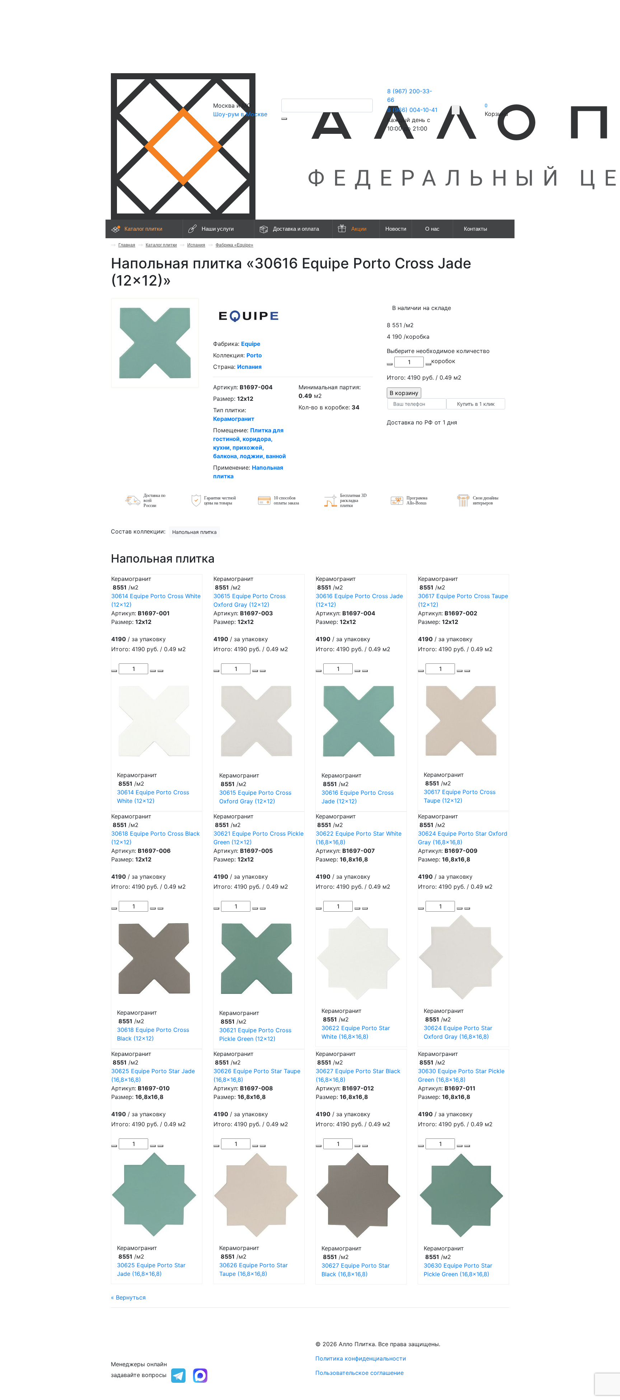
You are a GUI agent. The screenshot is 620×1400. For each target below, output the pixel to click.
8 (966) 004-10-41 (412, 109)
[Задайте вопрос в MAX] (200, 1375)
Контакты (475, 229)
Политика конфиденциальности (360, 1358)
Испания (196, 245)
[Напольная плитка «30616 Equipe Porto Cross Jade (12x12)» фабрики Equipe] (155, 342)
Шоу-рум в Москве (240, 114)
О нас (432, 229)
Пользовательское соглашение (359, 1372)
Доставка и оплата (296, 229)
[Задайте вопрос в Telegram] (178, 1375)
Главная (126, 245)
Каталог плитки (143, 229)
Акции (358, 229)
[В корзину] (160, 671)
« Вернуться (128, 1297)
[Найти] (284, 119)
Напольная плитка (194, 532)
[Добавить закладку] (456, 109)
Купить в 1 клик (476, 404)
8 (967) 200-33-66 (137, 1344)
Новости (395, 229)
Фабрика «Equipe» (234, 245)
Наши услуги (218, 229)
